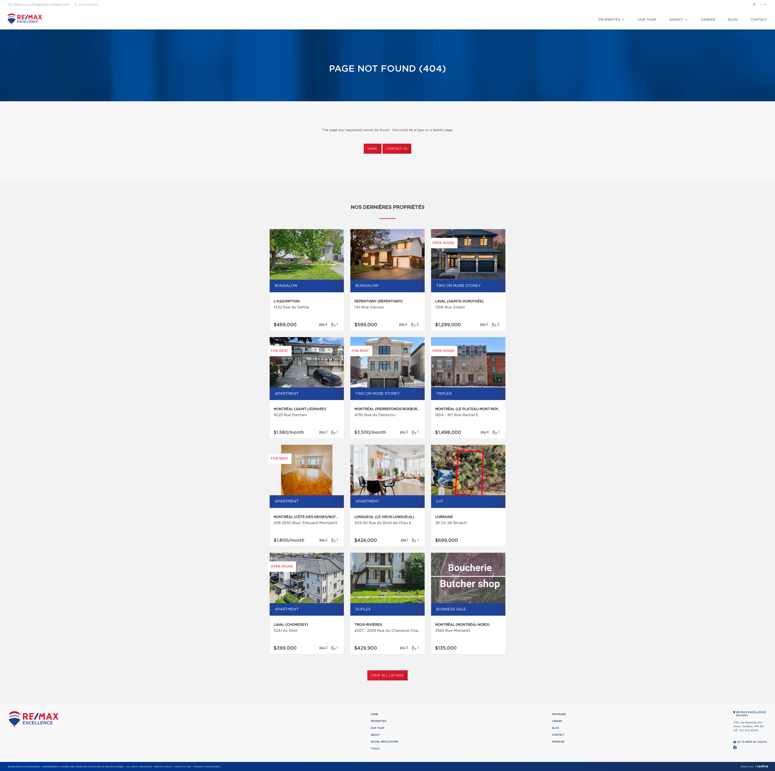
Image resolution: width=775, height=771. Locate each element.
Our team (647, 19)
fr (765, 5)
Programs (559, 714)
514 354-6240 (88, 5)
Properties (609, 19)
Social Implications (384, 742)
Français (558, 742)
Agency (676, 19)
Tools (375, 748)
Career (708, 19)
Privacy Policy (163, 767)
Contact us (396, 148)
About (375, 735)
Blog (732, 19)
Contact (759, 19)
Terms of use (182, 767)
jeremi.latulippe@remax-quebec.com (41, 5)
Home (372, 148)
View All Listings (387, 675)
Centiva (761, 766)
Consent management (206, 767)
